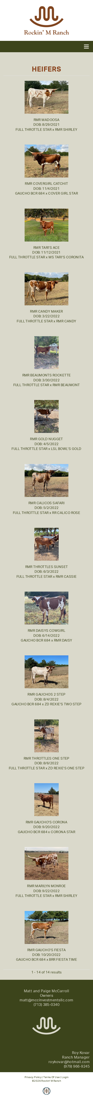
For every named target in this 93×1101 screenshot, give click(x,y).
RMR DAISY (63, 640)
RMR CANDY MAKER (46, 311)
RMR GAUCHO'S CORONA (46, 822)
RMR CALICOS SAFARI (46, 503)
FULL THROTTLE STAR (33, 129)
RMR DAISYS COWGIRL (46, 630)
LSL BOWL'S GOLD (66, 449)
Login (65, 1077)
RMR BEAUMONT (66, 385)
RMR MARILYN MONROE (46, 886)
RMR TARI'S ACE (46, 247)
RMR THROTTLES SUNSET (46, 567)
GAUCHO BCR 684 (30, 193)
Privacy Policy (33, 1077)
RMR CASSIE (66, 576)
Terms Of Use (51, 1077)
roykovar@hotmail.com (69, 1062)
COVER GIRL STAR (63, 193)
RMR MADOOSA (47, 120)
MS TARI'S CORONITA (66, 257)
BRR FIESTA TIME (63, 959)
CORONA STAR (63, 832)
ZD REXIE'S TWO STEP (63, 704)
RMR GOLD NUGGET (46, 439)
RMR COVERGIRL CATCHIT (46, 183)
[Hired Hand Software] (46, 1094)
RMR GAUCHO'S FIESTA (46, 950)
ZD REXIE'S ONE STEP (66, 768)
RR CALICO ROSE (66, 513)
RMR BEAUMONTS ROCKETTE (46, 375)
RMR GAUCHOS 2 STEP (46, 694)
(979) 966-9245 (77, 1066)
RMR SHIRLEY (66, 129)
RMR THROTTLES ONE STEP (46, 758)
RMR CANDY (66, 321)
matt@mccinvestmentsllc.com (46, 1000)
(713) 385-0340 (46, 1005)
